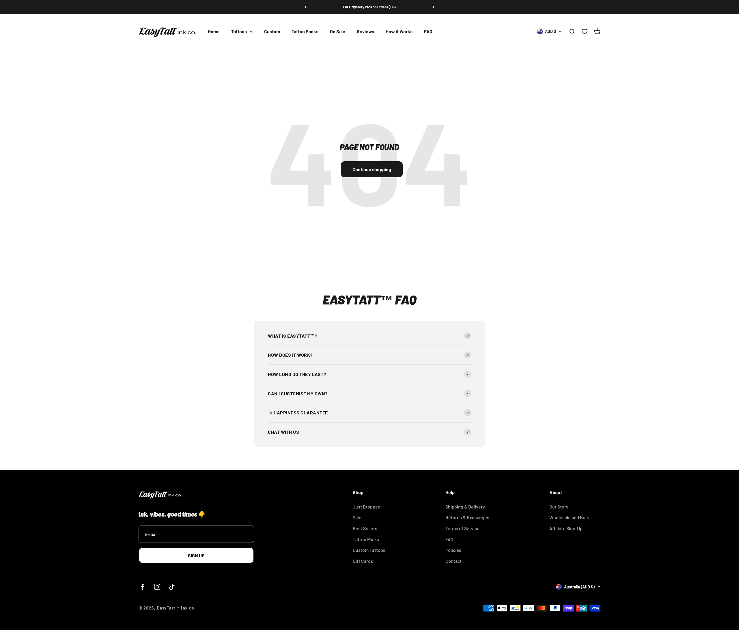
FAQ (428, 31)
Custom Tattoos (369, 550)
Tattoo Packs (305, 31)
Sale (357, 517)
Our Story (558, 506)
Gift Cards (363, 561)
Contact (453, 561)
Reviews (365, 31)
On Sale (337, 31)
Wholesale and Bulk (569, 517)
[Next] (433, 7)
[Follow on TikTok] (172, 587)
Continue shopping (371, 169)
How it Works (399, 31)
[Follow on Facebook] (142, 587)
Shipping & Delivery (465, 506)
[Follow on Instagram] (157, 587)
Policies (453, 550)
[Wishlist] (584, 31)
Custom (272, 31)
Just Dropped (366, 506)
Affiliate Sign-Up (566, 528)
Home (214, 31)
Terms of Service (462, 528)
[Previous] (306, 7)
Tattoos (239, 31)
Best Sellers (365, 528)
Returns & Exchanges (467, 517)
